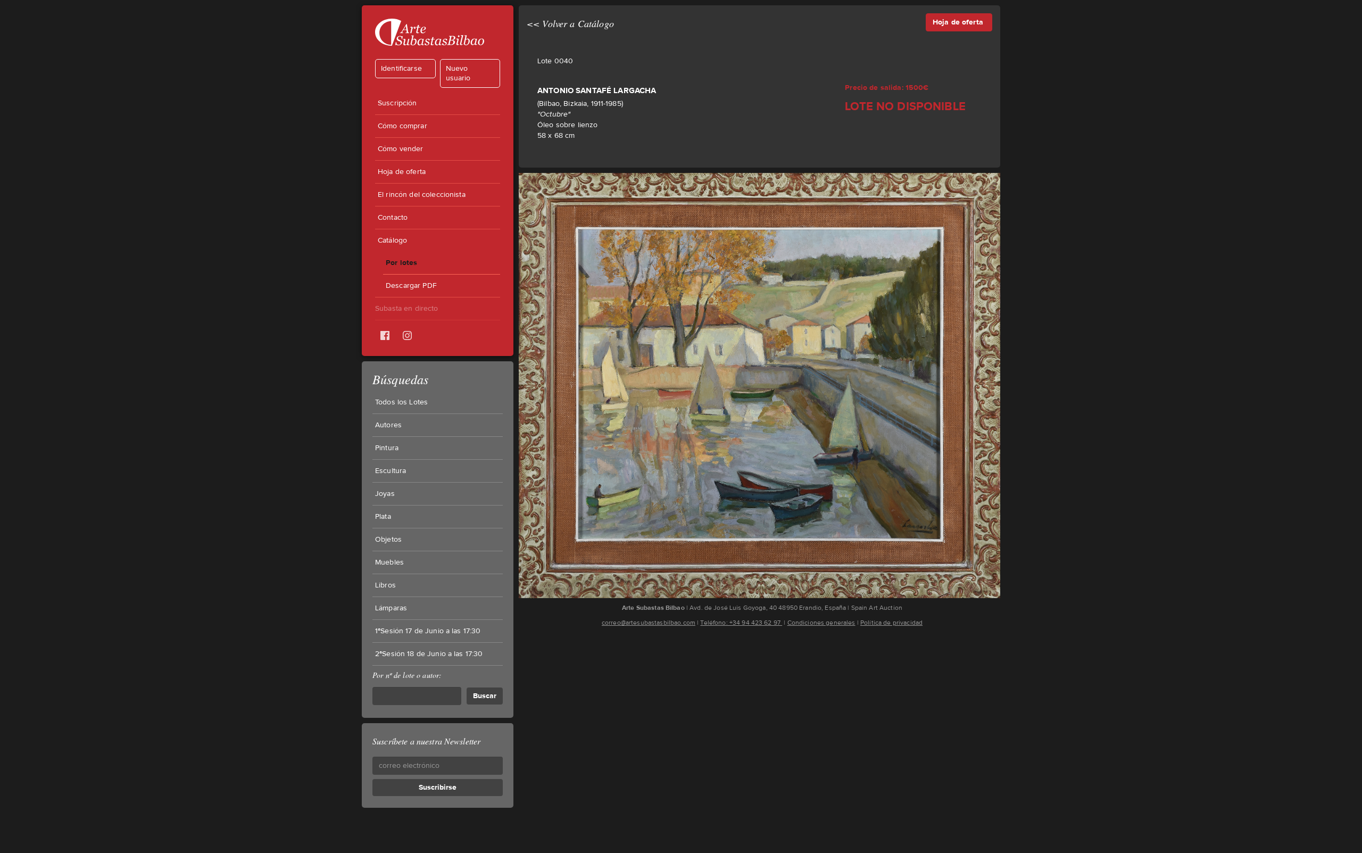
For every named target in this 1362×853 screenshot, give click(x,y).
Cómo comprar (402, 126)
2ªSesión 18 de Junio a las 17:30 (429, 654)
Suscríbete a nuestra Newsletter (426, 741)
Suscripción (397, 103)
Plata (383, 516)
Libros (385, 585)
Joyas (385, 494)
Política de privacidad (891, 622)
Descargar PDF (411, 285)
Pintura (386, 448)
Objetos (388, 539)
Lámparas (391, 608)
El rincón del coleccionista (422, 195)
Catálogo (392, 240)
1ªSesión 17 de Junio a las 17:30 (427, 631)
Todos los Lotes (401, 402)
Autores (388, 425)
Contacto (393, 217)
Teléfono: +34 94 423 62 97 (741, 622)
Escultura (390, 471)
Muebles (389, 562)
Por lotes (401, 262)
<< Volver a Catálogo (570, 23)
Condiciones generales (821, 622)
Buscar (484, 695)
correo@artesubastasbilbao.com (648, 622)
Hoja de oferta (402, 172)
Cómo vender (400, 149)
